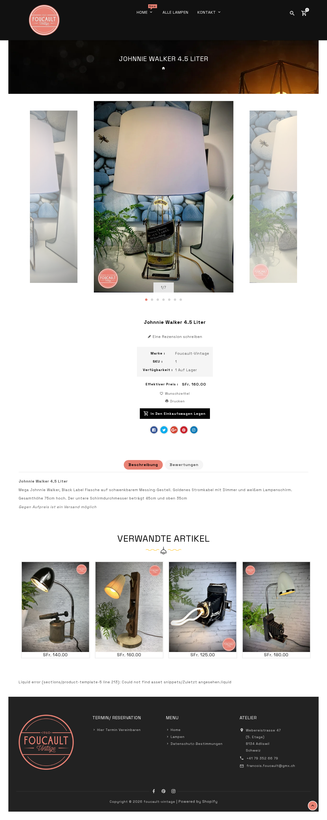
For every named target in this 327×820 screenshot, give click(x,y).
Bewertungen (184, 464)
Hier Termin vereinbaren (119, 730)
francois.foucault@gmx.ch (271, 766)
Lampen (178, 737)
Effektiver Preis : (162, 384)
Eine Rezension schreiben (177, 336)
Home (176, 730)
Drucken (177, 401)
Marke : (158, 353)
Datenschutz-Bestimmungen (197, 743)
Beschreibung (143, 464)
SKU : (158, 361)
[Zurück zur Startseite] (164, 68)
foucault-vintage (192, 353)
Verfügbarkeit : (158, 370)
